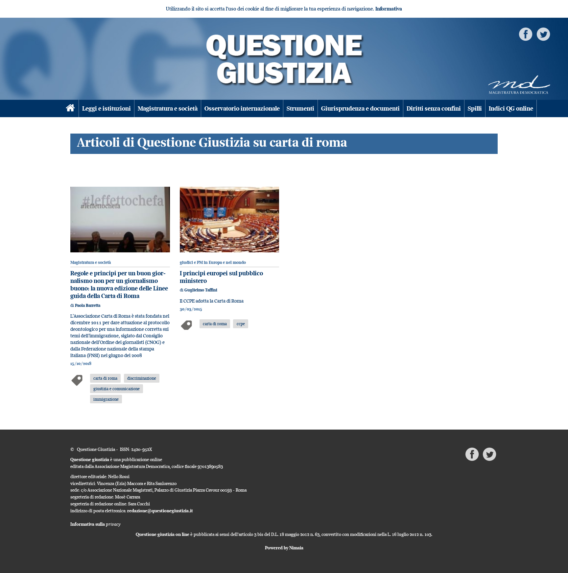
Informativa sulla (95, 524)
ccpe (241, 323)
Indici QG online (511, 108)
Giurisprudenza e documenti (360, 108)
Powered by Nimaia (284, 548)
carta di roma (105, 378)
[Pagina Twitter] (543, 34)
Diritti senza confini (434, 108)
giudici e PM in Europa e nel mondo (213, 262)
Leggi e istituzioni (106, 108)
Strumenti (300, 108)
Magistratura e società (168, 108)
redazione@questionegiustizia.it (160, 511)
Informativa (388, 9)
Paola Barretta (87, 305)
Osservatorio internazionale (242, 108)
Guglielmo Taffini (200, 289)
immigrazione (106, 399)
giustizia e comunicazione (116, 388)
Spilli (475, 108)
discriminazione (141, 378)
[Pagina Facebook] (525, 34)
